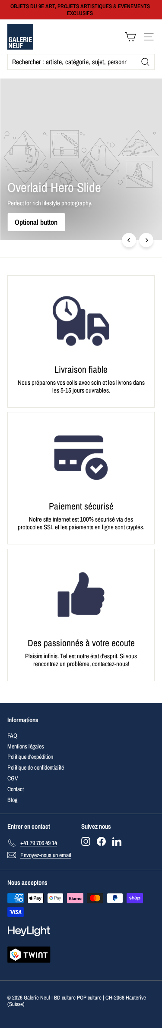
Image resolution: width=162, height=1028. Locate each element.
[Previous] (129, 240)
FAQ (12, 735)
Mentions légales (25, 746)
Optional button (36, 222)
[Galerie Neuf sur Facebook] (101, 841)
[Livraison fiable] (81, 321)
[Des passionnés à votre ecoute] (81, 594)
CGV (12, 778)
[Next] (146, 240)
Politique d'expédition (30, 757)
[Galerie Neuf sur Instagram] (85, 841)
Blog (12, 800)
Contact (15, 789)
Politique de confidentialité (35, 767)
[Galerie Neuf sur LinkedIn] (116, 841)
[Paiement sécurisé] (81, 458)
